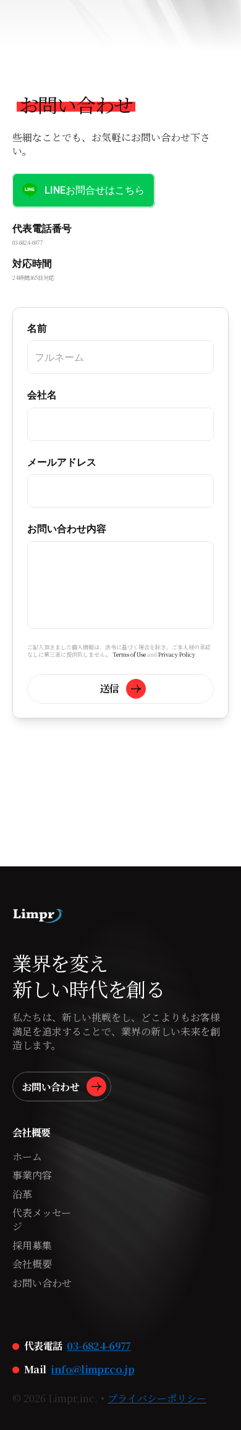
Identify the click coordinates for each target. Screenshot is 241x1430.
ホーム (27, 1156)
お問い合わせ (42, 1283)
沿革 (22, 1194)
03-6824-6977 (98, 1346)
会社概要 (32, 1264)
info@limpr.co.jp (92, 1369)
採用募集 (32, 1245)
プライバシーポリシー (157, 1398)
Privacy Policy (176, 655)
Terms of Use (129, 655)
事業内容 (32, 1175)
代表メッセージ (41, 1219)
